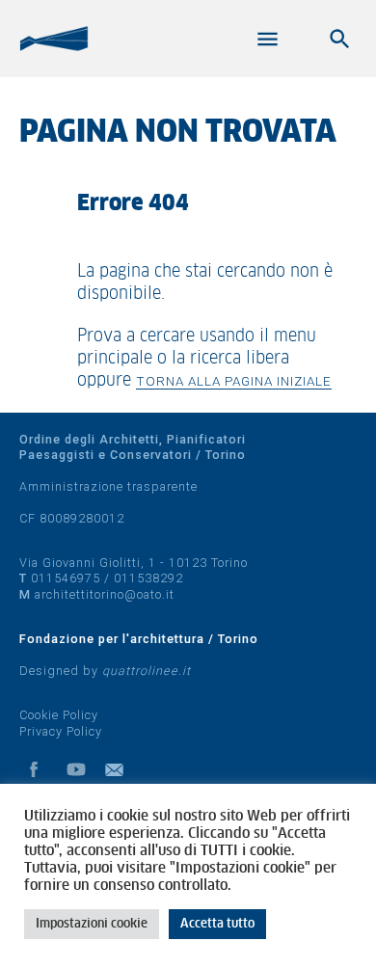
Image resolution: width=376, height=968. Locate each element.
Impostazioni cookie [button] (92, 924)
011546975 (65, 578)
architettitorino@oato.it (105, 594)
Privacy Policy (60, 731)
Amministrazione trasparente (108, 486)
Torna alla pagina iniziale (234, 381)
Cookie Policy (58, 715)
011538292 (148, 578)
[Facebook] (33, 769)
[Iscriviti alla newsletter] (118, 769)
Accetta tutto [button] (217, 924)
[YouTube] (76, 769)
